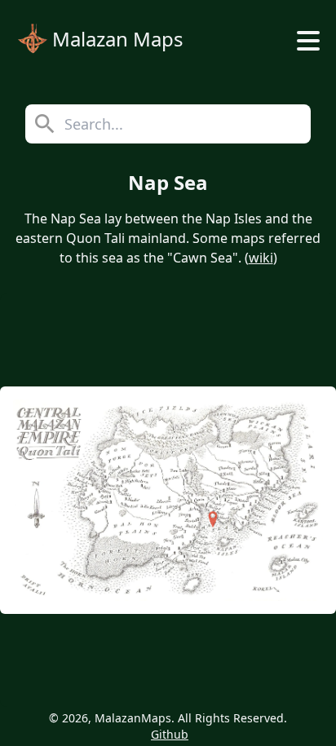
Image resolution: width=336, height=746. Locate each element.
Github (169, 734)
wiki (261, 258)
